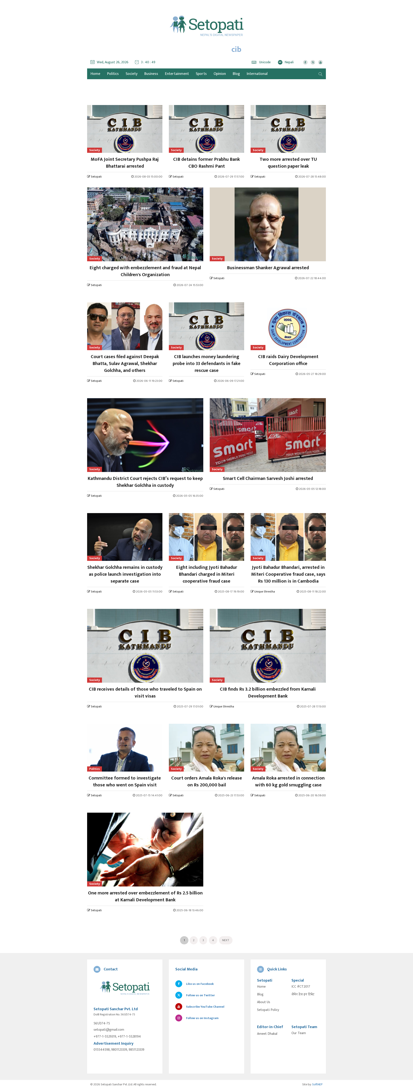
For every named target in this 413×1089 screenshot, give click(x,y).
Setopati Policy (268, 1010)
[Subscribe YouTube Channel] (320, 62)
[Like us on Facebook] (305, 62)
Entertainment (177, 74)
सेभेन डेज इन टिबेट (302, 994)
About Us (263, 1002)
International (257, 74)
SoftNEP (317, 1084)
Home (261, 987)
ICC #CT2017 (300, 987)
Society (131, 74)
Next (225, 940)
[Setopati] (125, 988)
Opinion (220, 74)
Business (151, 74)
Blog (236, 74)
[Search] (320, 73)
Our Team (298, 1033)
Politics (113, 74)
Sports (201, 74)
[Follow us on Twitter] (313, 62)
